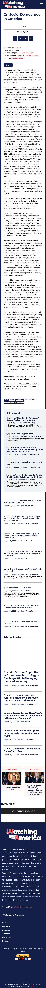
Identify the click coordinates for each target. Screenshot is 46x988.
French (19, 55)
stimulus (20, 402)
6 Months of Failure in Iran (20, 587)
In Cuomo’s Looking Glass (12, 788)
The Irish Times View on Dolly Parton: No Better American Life (22, 501)
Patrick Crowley (32, 55)
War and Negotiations (22, 433)
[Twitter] (20, 38)
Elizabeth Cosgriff (18, 58)
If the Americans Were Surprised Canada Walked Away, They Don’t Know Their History (24, 449)
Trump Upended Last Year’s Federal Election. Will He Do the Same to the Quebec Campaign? (23, 553)
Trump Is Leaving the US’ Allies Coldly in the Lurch (23, 570)
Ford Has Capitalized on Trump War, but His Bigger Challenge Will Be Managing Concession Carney (23, 518)
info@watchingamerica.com (22, 907)
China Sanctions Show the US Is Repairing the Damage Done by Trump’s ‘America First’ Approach (34, 789)
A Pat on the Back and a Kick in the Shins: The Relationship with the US (24, 476)
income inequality (30, 399)
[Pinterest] (25, 38)
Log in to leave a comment (23, 811)
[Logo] (20, 4)
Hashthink (36, 986)
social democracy (10, 402)
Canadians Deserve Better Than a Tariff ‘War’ (22, 622)
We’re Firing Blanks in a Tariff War (24, 463)
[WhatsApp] (31, 38)
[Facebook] (15, 38)
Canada (12, 399)
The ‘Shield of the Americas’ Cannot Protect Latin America (22, 419)
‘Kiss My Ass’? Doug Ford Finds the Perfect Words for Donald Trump (22, 607)
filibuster (19, 399)
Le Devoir (17, 48)
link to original (28, 53)
